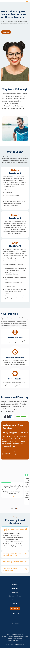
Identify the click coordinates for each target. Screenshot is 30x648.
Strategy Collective (18, 644)
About (15, 604)
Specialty (15, 588)
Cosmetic (15, 592)
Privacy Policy (11, 640)
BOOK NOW (14, 608)
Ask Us (7, 454)
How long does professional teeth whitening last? (12, 554)
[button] (12, 508)
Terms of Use (18, 640)
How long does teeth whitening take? (13, 530)
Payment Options (15, 596)
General (15, 584)
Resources (15, 600)
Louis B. (12, 496)
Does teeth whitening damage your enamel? (13, 562)
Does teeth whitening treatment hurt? (10, 569)
